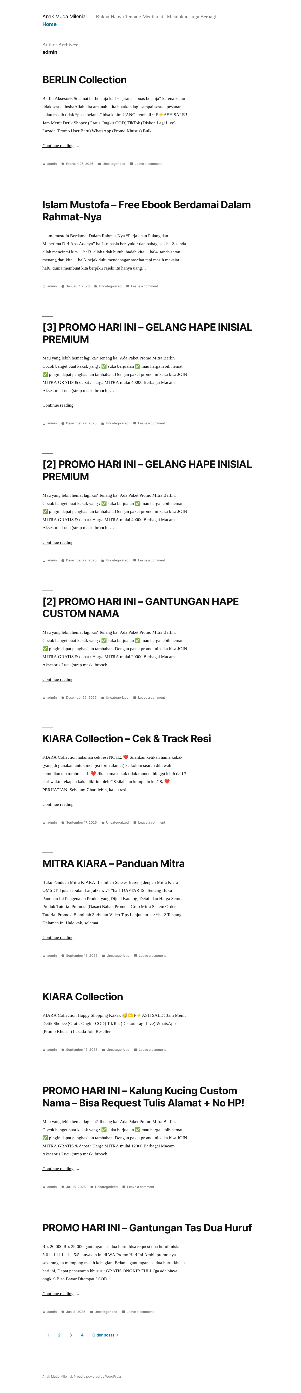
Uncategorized (114, 164)
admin (52, 164)
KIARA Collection (82, 996)
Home (49, 24)
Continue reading (61, 145)
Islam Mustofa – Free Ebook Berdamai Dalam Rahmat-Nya (146, 210)
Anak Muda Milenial (64, 16)
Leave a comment (148, 164)
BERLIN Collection (84, 80)
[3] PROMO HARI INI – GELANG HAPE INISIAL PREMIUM (147, 333)
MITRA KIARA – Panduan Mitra (113, 863)
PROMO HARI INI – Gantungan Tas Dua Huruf (147, 1228)
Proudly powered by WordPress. (98, 1376)
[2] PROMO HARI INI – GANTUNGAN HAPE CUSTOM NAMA (140, 607)
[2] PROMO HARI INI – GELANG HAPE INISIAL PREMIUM (147, 470)
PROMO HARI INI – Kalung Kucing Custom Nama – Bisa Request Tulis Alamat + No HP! (143, 1096)
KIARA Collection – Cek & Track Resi (126, 738)
